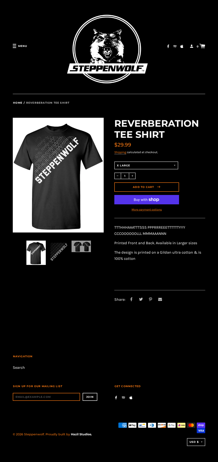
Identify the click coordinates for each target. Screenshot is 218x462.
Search (19, 367)
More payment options (147, 209)
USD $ (194, 441)
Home (17, 102)
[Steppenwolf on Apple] (182, 46)
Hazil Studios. (81, 434)
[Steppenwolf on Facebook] (168, 46)
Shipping (120, 152)
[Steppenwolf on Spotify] (175, 46)
